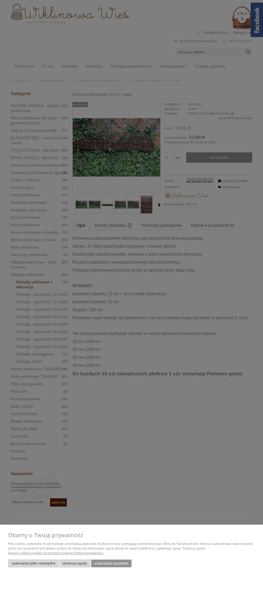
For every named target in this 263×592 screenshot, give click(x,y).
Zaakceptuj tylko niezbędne (33, 563)
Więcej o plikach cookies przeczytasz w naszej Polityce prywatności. (56, 553)
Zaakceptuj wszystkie (111, 563)
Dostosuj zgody (75, 563)
